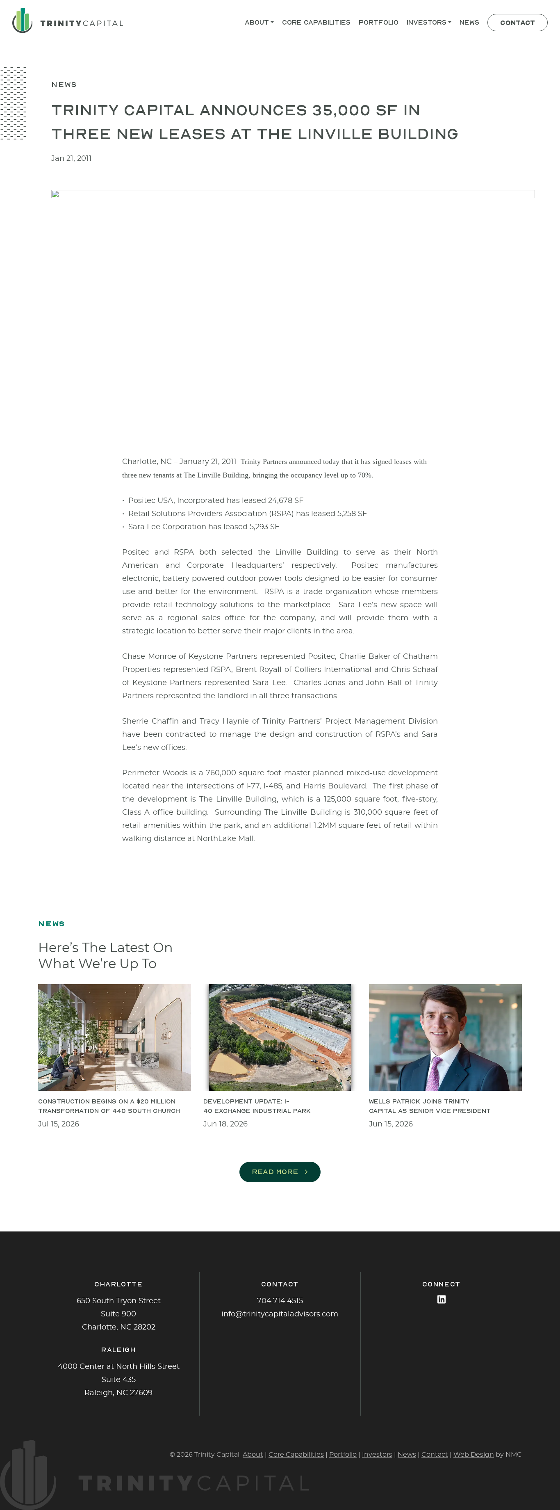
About (253, 1454)
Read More (275, 1172)
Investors (377, 1454)
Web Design (473, 1454)
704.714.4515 (280, 1301)
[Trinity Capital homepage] (67, 20)
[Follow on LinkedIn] (441, 1299)
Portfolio (343, 1454)
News (407, 1454)
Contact (434, 1454)
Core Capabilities (296, 1454)
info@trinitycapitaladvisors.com (279, 1314)
